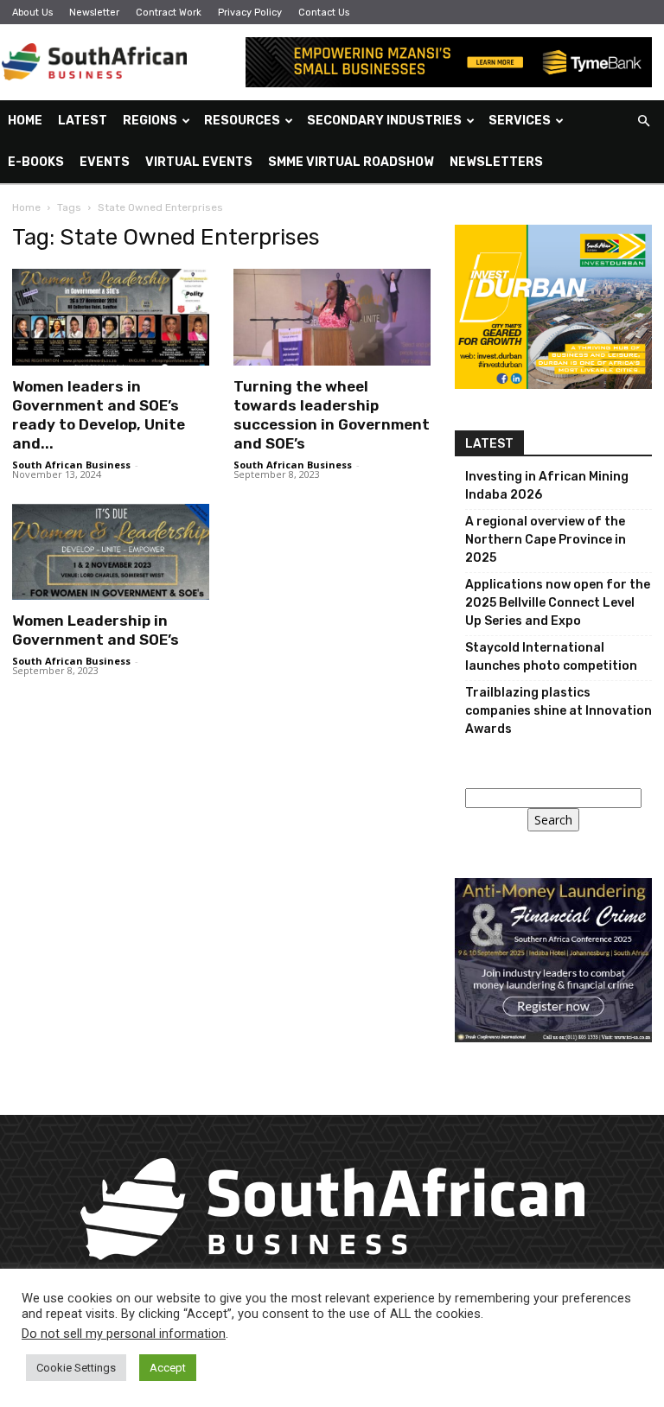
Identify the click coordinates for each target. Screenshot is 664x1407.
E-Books (36, 162)
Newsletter (94, 12)
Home (25, 120)
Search (553, 820)
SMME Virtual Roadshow (351, 162)
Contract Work (168, 12)
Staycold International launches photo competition (551, 656)
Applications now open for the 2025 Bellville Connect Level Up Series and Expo (557, 602)
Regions (150, 120)
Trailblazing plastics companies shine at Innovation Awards (558, 710)
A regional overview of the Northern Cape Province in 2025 (545, 539)
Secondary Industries (384, 120)
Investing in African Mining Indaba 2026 (547, 485)
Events (105, 162)
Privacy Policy (250, 12)
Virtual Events (198, 162)
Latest (82, 120)
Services (519, 120)
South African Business (71, 464)
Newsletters (496, 162)
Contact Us (323, 12)
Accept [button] (168, 1367)
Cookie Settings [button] (76, 1367)
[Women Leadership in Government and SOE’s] (110, 552)
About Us (32, 12)
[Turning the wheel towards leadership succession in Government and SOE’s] (332, 317)
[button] (643, 121)
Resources (242, 120)
